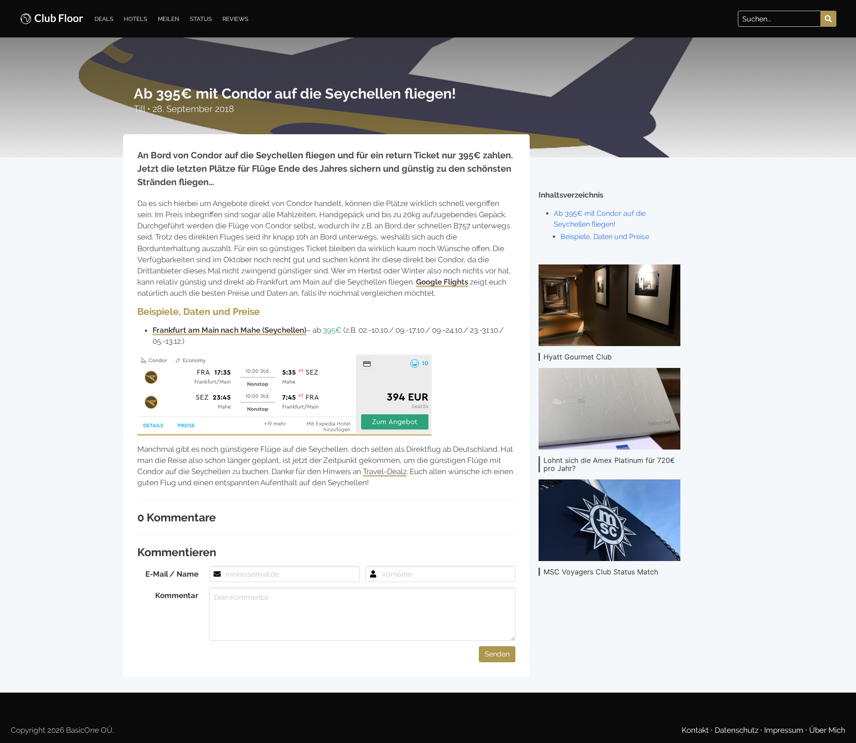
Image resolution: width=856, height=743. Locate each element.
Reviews (235, 18)
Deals (104, 18)
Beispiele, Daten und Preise (604, 236)
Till (140, 108)
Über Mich (827, 730)
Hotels (135, 18)
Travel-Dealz (385, 471)
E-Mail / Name (171, 574)
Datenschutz (737, 730)
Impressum (784, 730)
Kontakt (696, 730)
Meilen (168, 18)
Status (201, 18)
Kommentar (176, 595)
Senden (497, 654)
